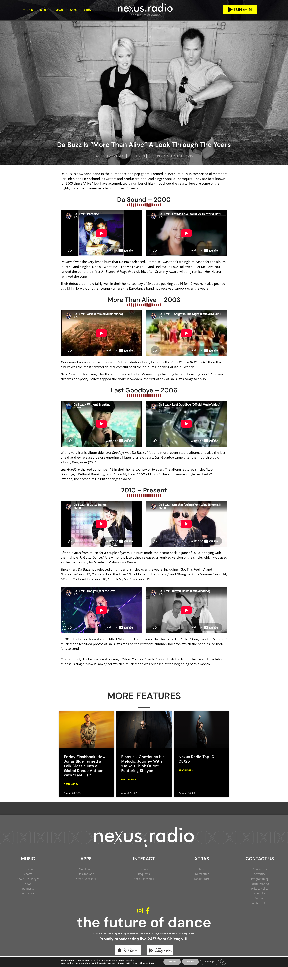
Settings (209, 961)
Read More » (71, 784)
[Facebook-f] (148, 910)
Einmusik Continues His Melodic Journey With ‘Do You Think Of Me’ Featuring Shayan (143, 763)
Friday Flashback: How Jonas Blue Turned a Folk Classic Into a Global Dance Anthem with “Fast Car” (85, 766)
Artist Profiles (173, 156)
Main (189, 156)
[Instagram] (140, 910)
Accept (172, 961)
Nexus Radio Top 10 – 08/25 (198, 759)
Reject (190, 961)
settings (149, 963)
